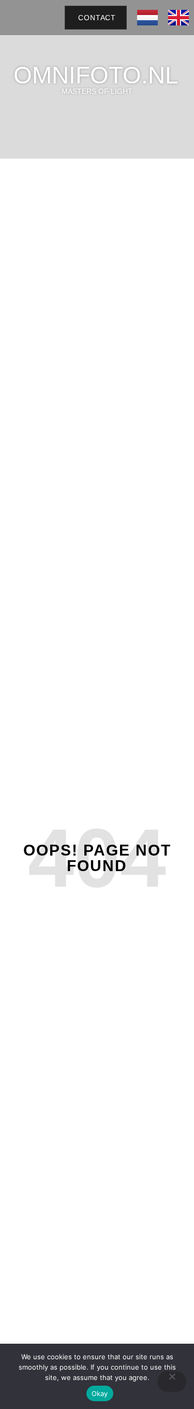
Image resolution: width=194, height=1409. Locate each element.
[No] (171, 1381)
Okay (100, 1393)
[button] (46, 17)
